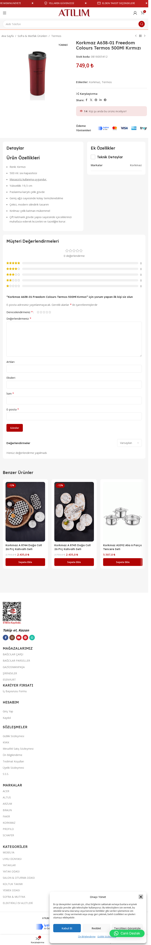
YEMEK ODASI (11, 890)
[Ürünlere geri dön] (140, 36)
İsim (10, 393)
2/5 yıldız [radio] (40, 312)
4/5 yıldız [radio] (46, 312)
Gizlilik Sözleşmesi (106, 936)
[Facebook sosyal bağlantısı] (86, 99)
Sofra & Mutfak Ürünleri (32, 36)
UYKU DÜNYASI (12, 859)
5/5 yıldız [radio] (49, 312)
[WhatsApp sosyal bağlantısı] (32, 637)
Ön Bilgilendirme (87, 936)
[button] (141, 897)
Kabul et (67, 928)
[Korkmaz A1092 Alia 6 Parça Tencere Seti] (123, 511)
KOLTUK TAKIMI (13, 884)
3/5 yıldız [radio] (43, 312)
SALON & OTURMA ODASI (19, 877)
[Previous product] (136, 36)
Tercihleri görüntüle (127, 928)
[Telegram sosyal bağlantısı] (105, 99)
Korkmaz (94, 82)
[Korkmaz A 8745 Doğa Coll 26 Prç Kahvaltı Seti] (74, 511)
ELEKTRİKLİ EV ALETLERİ (18, 903)
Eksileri (10, 377)
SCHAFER (8, 835)
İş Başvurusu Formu (15, 691)
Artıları (10, 362)
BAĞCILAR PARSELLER (16, 660)
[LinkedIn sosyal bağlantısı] (100, 99)
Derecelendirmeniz (19, 312)
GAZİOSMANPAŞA (14, 667)
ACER (6, 791)
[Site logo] (74, 12)
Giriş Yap (8, 711)
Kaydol (7, 718)
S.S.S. (6, 774)
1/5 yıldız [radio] (37, 312)
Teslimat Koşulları (13, 761)
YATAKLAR (9, 865)
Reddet (96, 928)
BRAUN (7, 810)
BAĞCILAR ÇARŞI (13, 654)
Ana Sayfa (7, 36)
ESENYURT (9, 679)
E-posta (12, 409)
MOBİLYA (8, 852)
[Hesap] (135, 13)
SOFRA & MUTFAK (14, 896)
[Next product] (145, 36)
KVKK (6, 742)
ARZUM (7, 803)
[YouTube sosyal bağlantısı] (19, 637)
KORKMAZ (9, 822)
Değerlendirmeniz (18, 318)
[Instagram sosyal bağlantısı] (12, 637)
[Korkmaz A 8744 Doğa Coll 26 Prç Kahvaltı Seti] (25, 511)
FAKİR (6, 816)
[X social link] (91, 99)
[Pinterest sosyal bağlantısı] (96, 99)
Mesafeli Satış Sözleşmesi (18, 748)
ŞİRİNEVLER (10, 673)
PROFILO (8, 829)
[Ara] (141, 24)
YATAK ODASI (11, 871)
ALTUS (7, 797)
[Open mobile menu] (4, 13)
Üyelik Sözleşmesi (13, 767)
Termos (56, 36)
